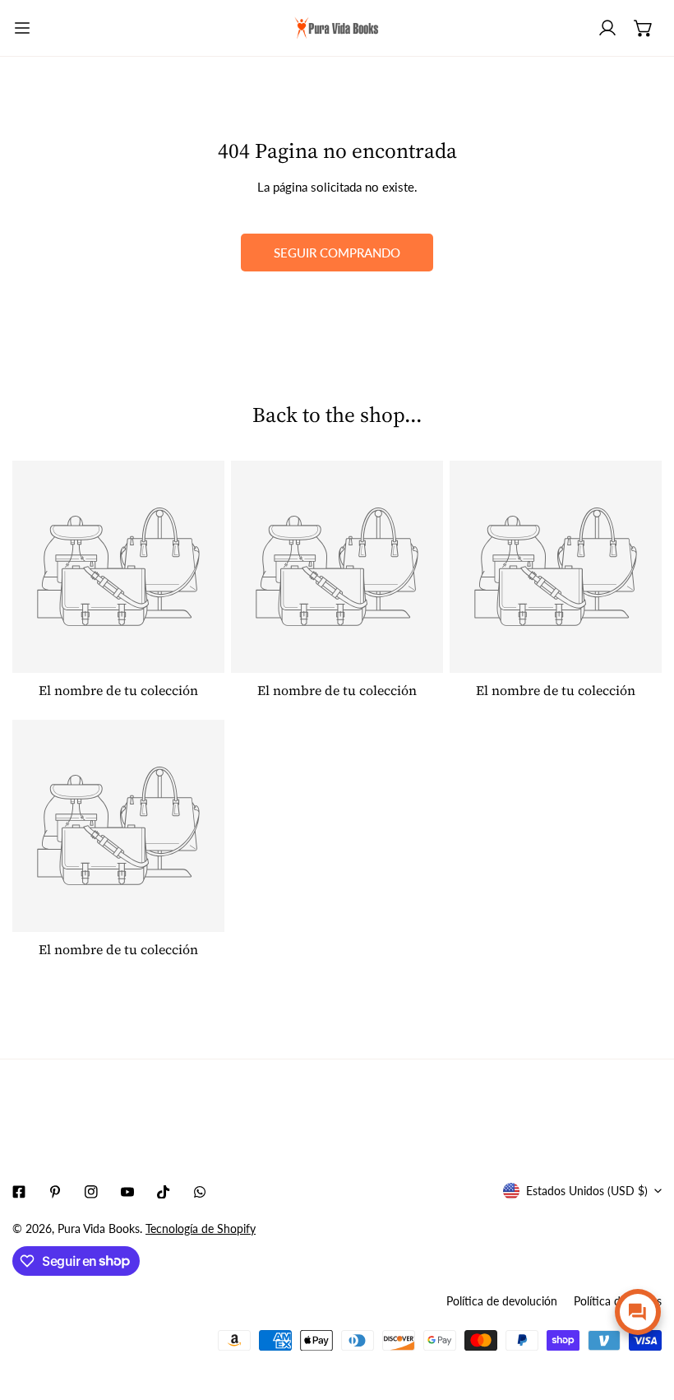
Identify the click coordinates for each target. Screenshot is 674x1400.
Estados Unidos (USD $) (587, 1191)
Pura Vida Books (99, 1228)
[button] (644, 28)
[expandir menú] (22, 28)
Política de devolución (501, 1301)
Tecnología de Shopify (200, 1228)
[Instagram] (91, 1192)
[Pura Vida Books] (337, 27)
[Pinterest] (55, 1192)
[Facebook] (19, 1192)
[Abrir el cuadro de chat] (638, 1312)
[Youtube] (127, 1192)
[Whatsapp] (200, 1192)
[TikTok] (163, 1192)
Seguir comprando (337, 252)
